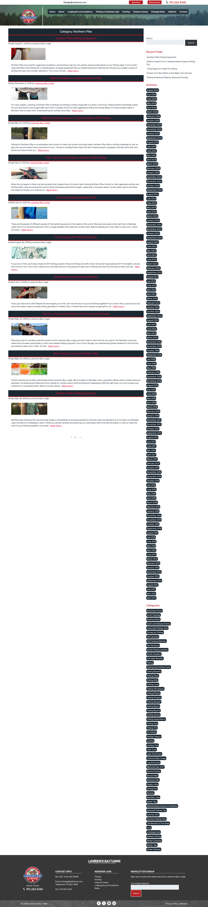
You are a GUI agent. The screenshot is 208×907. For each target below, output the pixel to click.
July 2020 (151, 324)
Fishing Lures (153, 684)
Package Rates (158, 11)
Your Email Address (140, 883)
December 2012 (154, 572)
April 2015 (151, 550)
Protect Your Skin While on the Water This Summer (169, 73)
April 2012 (151, 598)
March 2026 (152, 112)
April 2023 (151, 255)
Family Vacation (154, 654)
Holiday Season (154, 736)
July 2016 (151, 485)
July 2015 (151, 537)
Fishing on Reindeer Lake (107, 11)
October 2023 (153, 233)
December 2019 (154, 342)
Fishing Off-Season (155, 689)
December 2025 (154, 125)
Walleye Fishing (154, 836)
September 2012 (154, 580)
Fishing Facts (153, 676)
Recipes (150, 793)
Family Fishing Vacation (157, 650)
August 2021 (152, 277)
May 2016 (151, 494)
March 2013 (152, 559)
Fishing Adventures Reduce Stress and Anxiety (167, 77)
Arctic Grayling (153, 615)
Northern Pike (153, 780)
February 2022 (153, 268)
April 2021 (151, 294)
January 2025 (153, 172)
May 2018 (151, 398)
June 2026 (151, 99)
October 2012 (153, 576)
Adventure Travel (154, 610)
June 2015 (151, 541)
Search (149, 38)
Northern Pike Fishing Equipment (76, 38)
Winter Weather (154, 849)
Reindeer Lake (153, 797)
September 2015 (154, 528)
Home (52, 11)
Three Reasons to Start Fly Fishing (162, 69)
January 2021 (153, 307)
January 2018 (153, 415)
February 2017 (153, 463)
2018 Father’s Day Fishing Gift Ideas (76, 276)
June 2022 (151, 259)
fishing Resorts (153, 710)
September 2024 (154, 190)
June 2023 (151, 246)
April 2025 (151, 159)
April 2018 (151, 402)
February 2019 (153, 372)
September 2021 (154, 272)
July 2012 (151, 589)
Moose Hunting (153, 771)
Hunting (126, 11)
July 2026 (151, 94)
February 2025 (153, 168)
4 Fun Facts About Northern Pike (76, 197)
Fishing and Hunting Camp (158, 667)
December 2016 (154, 472)
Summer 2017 (153, 814)
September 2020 (154, 316)
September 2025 (154, 138)
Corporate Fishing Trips (157, 628)
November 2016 (154, 476)
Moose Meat (152, 775)
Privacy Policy (172, 903)
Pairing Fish (152, 788)
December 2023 (154, 224)
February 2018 (153, 411)
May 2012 (151, 593)
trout (149, 827)
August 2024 (152, 194)
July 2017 (151, 441)
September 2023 (154, 238)
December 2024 (154, 177)
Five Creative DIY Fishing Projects (76, 237)
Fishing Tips (152, 723)
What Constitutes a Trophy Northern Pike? (76, 78)
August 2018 (152, 385)
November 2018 (154, 381)
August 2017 (152, 437)
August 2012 (152, 585)
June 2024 (151, 203)
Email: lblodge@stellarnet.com (69, 881)
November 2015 (154, 520)
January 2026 (153, 120)
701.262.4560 (177, 2)
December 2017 (154, 420)
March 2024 (152, 216)
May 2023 (151, 251)
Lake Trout (151, 749)
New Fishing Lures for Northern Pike (76, 353)
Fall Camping (153, 637)
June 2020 (151, 329)
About (61, 11)
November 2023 (154, 229)
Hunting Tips (152, 745)
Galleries (172, 11)
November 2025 (154, 129)
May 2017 (151, 450)
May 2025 (151, 155)
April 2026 (151, 107)
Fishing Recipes (154, 702)
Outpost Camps (140, 11)
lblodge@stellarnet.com (74, 2)
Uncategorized (153, 832)
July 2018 (151, 389)
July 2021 (151, 281)
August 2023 (152, 242)
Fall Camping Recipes (156, 641)
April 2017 (151, 455)
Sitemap (183, 903)
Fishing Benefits (154, 671)
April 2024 (151, 211)
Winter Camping (154, 840)
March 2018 (152, 407)
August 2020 (152, 320)
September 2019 (154, 355)
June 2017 (151, 446)
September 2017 (154, 433)
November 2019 (154, 346)
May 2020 (151, 333)
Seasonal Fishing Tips (156, 810)
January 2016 (153, 511)
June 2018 (151, 394)
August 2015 (152, 533)
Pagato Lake (152, 784)
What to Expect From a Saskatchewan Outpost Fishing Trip (170, 63)
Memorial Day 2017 (155, 767)
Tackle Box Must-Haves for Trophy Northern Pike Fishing (76, 117)
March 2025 (152, 164)
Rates (97, 888)
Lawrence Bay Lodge (44, 83)
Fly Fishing (151, 732)
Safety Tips (152, 801)
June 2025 (151, 151)
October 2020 (153, 311)
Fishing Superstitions (156, 719)
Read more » (73, 71)
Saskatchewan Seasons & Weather (162, 806)
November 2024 (154, 181)
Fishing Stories (153, 715)
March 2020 (152, 337)
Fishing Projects (154, 697)
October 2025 (153, 133)
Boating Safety (153, 619)
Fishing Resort (153, 706)
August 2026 (152, 90)
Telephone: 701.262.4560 (66, 884)
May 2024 (151, 207)
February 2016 (153, 507)
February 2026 (153, 116)
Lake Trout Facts (154, 754)
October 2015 (153, 524)
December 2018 (154, 376)
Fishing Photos (153, 693)
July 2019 (151, 359)
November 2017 (154, 424)
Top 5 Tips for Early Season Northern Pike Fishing (76, 157)
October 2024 (153, 185)
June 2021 (151, 285)
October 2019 (153, 350)
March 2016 (152, 502)
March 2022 (152, 264)
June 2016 (151, 489)
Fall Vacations (153, 645)
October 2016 (153, 481)
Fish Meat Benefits (155, 658)
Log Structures (153, 762)
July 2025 (151, 146)
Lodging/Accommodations (80, 11)
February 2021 (153, 303)
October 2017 (153, 428)
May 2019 (151, 368)
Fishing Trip (152, 728)
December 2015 (154, 515)
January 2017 (153, 468)
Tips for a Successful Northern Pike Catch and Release (76, 313)
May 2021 (151, 290)
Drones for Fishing (155, 632)
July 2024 (151, 198)
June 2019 (151, 363)
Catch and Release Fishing (158, 624)
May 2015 (151, 546)
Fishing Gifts (152, 680)
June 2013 (151, 554)
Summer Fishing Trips (156, 819)
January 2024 (153, 220)
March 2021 (152, 298)
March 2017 (152, 459)
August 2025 (152, 142)
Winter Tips (152, 845)
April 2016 (151, 498)
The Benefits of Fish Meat (158, 823)
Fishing (150, 663)
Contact (183, 11)
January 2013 (153, 567)
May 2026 (151, 103)
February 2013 (153, 563)
